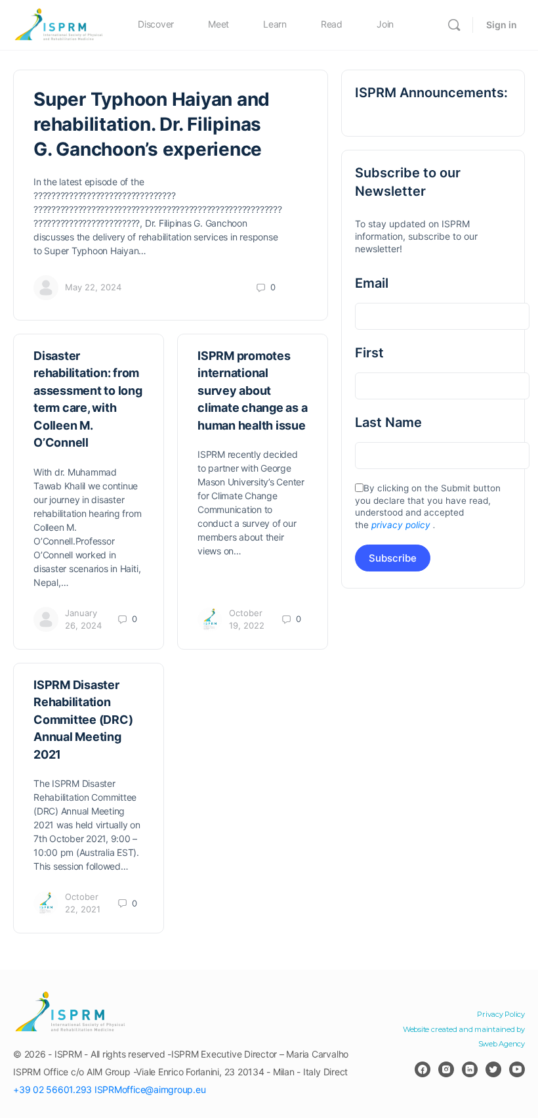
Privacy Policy (501, 1014)
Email (371, 283)
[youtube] (517, 1069)
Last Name (388, 422)
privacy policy (400, 525)
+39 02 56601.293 (52, 1089)
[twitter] (493, 1069)
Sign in (501, 24)
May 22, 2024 (93, 287)
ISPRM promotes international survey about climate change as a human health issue (252, 390)
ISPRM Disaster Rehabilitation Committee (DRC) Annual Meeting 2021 (83, 719)
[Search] (454, 25)
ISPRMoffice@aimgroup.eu (149, 1089)
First (369, 353)
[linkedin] (470, 1069)
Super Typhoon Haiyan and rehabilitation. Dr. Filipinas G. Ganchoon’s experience (151, 124)
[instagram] (446, 1069)
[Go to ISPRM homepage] (59, 24)
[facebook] (422, 1069)
